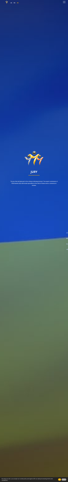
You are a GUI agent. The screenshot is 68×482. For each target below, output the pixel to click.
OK (59, 479)
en (17, 3)
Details (64, 479)
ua (11, 3)
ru (14, 3)
